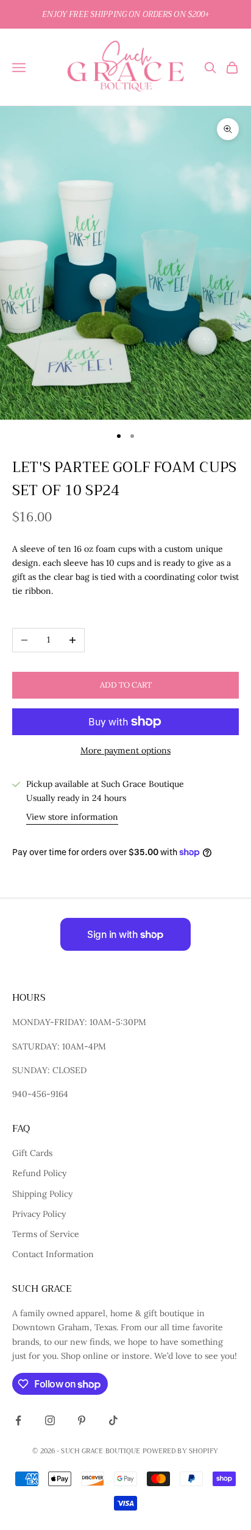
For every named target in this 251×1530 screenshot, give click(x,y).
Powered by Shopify (181, 1451)
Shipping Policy (42, 1193)
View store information (72, 816)
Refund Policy (39, 1173)
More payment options (125, 750)
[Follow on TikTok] (113, 1420)
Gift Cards (32, 1153)
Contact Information (53, 1254)
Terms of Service (45, 1234)
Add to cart (126, 685)
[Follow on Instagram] (50, 1420)
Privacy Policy (39, 1213)
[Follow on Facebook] (18, 1420)
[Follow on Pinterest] (82, 1420)
